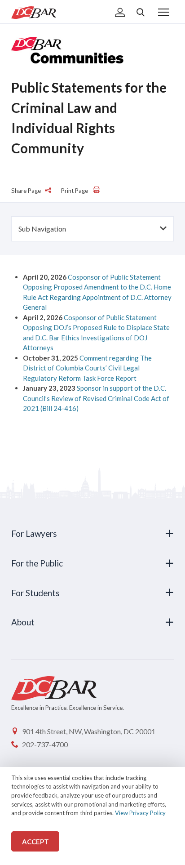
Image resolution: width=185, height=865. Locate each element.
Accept (35, 842)
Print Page (75, 190)
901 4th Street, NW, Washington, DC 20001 (88, 731)
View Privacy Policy (140, 812)
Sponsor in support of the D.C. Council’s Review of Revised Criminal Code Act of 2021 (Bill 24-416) (96, 398)
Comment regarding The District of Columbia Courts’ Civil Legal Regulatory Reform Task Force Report (87, 368)
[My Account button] (120, 13)
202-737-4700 (45, 744)
